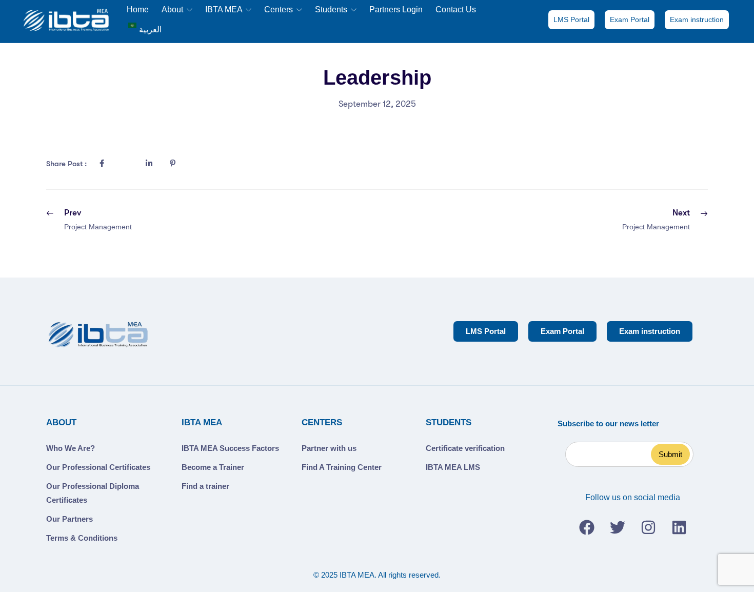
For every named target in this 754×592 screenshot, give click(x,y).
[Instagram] (648, 527)
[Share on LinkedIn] (148, 163)
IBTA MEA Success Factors (230, 448)
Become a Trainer (213, 467)
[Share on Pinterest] (172, 163)
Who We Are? (70, 448)
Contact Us (455, 9)
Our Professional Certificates (98, 467)
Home (138, 9)
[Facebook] (586, 527)
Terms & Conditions (81, 538)
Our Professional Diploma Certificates (92, 493)
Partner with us (329, 448)
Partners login (396, 9)
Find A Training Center (342, 467)
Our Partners (69, 519)
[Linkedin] (679, 527)
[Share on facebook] (101, 163)
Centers (279, 9)
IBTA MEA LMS (453, 467)
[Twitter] (617, 527)
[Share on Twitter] (125, 163)
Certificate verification (465, 448)
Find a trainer (205, 486)
